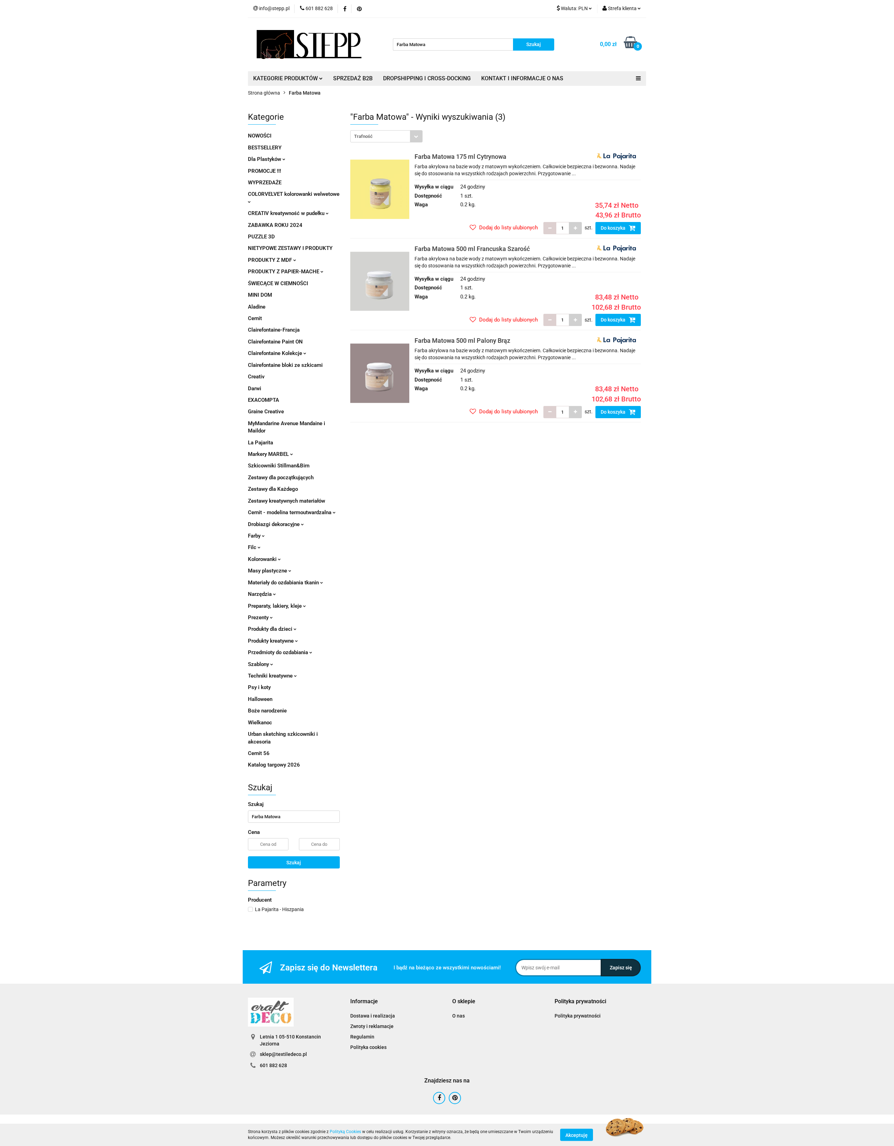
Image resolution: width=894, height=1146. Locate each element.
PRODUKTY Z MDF (270, 260)
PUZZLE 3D (261, 237)
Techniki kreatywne (271, 676)
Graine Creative (266, 411)
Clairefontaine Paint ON (275, 342)
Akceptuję (576, 1135)
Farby (255, 536)
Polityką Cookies (345, 1131)
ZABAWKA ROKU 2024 (275, 225)
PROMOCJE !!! (264, 171)
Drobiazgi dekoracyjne (274, 524)
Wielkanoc (260, 722)
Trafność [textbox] (363, 136)
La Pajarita (260, 442)
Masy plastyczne (268, 571)
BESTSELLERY (264, 148)
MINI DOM (260, 295)
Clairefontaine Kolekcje (275, 353)
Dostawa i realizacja (372, 1016)
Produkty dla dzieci (271, 629)
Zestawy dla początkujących (281, 477)
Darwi (254, 388)
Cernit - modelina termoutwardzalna (290, 512)
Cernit (255, 318)
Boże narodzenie (267, 711)
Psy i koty (259, 687)
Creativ (256, 377)
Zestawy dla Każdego (273, 489)
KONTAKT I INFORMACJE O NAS (522, 78)
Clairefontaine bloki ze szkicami (285, 365)
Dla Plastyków (265, 159)
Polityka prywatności (578, 1016)
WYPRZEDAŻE (264, 182)
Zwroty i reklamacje (372, 1026)
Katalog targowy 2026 (274, 765)
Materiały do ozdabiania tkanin (284, 582)
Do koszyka (613, 228)
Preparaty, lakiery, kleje (275, 606)
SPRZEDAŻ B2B (353, 78)
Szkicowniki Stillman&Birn (278, 466)
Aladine (256, 307)
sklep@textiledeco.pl (283, 1054)
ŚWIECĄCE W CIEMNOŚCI (278, 283)
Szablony (259, 664)
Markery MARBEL (269, 454)
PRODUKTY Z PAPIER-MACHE (284, 271)
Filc (253, 547)
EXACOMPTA (263, 400)
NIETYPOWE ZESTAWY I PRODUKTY (290, 248)
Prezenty (259, 617)
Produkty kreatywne (271, 641)
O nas (458, 1016)
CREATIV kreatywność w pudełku (287, 213)
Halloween (260, 699)
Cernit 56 (259, 753)
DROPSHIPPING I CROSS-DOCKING (427, 78)
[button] (364, 1001)
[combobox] (386, 136)
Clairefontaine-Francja (274, 330)
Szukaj (293, 862)
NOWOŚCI (259, 136)
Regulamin (362, 1037)
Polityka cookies (368, 1047)
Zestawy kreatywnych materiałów (286, 501)
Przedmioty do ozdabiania (278, 652)
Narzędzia (260, 594)
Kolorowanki (263, 559)
